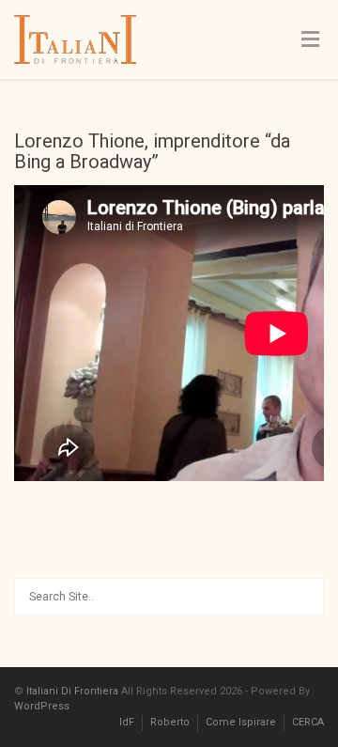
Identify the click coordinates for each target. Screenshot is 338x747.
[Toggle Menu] (310, 40)
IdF (126, 722)
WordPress (41, 706)
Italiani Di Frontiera (72, 691)
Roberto (170, 722)
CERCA (308, 722)
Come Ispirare (241, 722)
